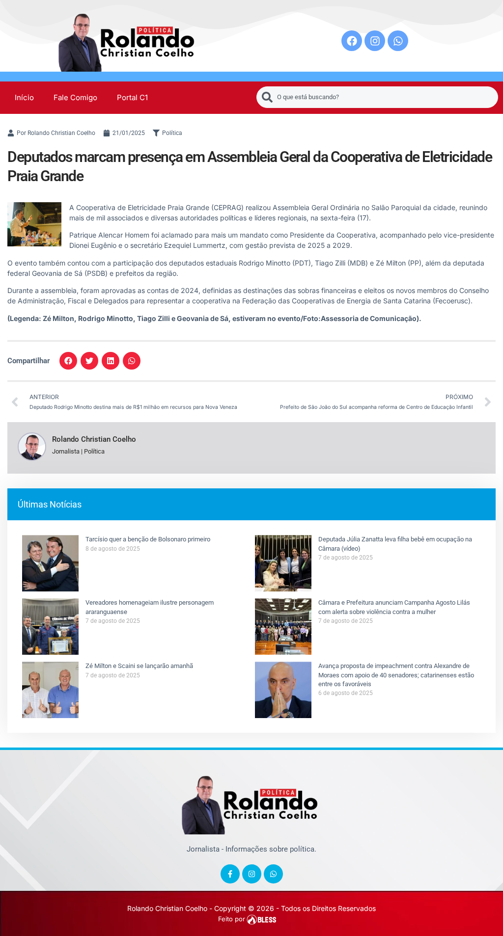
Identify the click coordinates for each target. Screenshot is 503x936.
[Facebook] (351, 40)
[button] (68, 361)
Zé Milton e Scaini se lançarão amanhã (139, 665)
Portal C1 (132, 97)
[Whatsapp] (398, 40)
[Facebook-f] (230, 873)
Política (172, 133)
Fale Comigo (75, 97)
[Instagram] (374, 40)
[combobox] (377, 97)
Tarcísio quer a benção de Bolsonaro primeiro (147, 539)
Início (24, 97)
